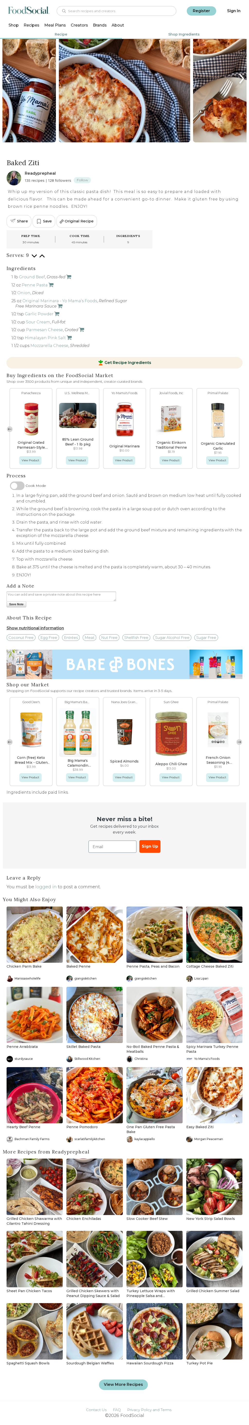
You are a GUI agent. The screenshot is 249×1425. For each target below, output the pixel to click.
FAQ (117, 1409)
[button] (239, 429)
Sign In (233, 11)
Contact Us (96, 1409)
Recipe (61, 34)
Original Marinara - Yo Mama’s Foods (59, 301)
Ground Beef (32, 277)
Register (201, 11)
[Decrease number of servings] (34, 258)
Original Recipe (79, 221)
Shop (14, 25)
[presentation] (8, 79)
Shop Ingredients (184, 34)
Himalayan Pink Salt (45, 338)
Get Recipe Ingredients (128, 362)
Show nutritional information (35, 628)
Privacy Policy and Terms (149, 1409)
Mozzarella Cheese (49, 345)
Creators (79, 25)
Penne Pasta (35, 285)
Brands (100, 25)
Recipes (31, 25)
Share (22, 221)
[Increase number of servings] (42, 258)
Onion (23, 292)
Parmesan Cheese (44, 329)
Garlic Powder (39, 314)
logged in (46, 886)
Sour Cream (38, 322)
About (118, 25)
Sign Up (150, 846)
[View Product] (68, 277)
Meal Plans (55, 25)
